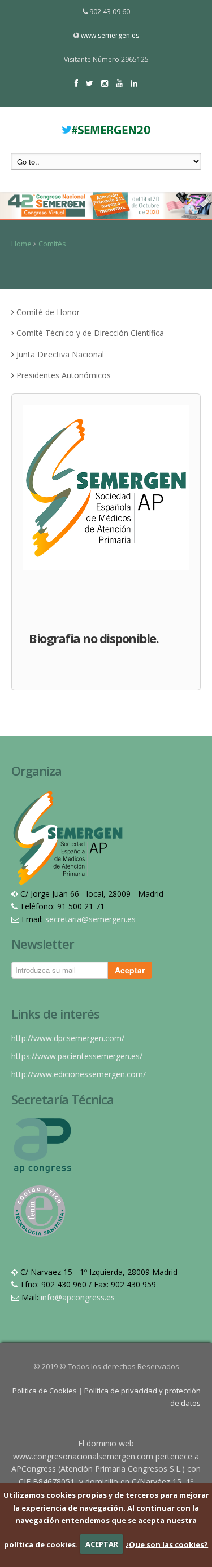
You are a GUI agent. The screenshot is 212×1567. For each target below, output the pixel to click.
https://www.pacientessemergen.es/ (76, 1056)
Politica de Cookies (45, 1390)
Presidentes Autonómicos (63, 375)
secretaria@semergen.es (90, 919)
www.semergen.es (110, 35)
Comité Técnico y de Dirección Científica (90, 332)
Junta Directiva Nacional (60, 354)
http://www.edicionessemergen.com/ (78, 1074)
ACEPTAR (101, 1544)
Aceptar (130, 970)
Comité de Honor (48, 312)
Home (21, 243)
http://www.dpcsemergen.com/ (67, 1038)
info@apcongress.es (78, 1297)
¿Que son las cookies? (166, 1544)
